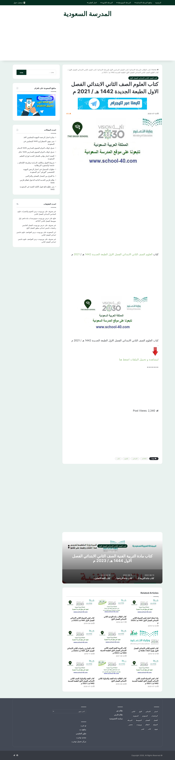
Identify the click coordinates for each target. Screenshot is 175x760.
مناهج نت (82, 729)
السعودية (135, 716)
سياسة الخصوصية (116, 719)
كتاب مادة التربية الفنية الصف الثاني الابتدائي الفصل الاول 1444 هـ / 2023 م (112, 558)
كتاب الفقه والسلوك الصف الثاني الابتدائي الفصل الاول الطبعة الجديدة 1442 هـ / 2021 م (81, 680)
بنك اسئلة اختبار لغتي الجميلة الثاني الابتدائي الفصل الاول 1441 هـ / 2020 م (144, 620)
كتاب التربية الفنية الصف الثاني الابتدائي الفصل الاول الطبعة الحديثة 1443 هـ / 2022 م (113, 650)
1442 (88, 254)
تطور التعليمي (81, 733)
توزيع (156, 729)
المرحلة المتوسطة (124, 3)
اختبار (156, 711)
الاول (111, 254)
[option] (112, 557)
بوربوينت (139, 725)
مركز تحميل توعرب (78, 741)
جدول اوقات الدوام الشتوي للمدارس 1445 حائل (36, 152)
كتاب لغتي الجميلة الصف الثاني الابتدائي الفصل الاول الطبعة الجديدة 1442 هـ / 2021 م (145, 680)
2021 (77, 254)
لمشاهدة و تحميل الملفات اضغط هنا (138, 359)
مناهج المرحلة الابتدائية (144, 3)
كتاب (118, 459)
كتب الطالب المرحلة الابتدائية (140, 70)
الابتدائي (126, 254)
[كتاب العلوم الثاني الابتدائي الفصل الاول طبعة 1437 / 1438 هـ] (144, 638)
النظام (147, 725)
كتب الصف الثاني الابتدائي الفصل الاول (82, 70)
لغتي (142, 729)
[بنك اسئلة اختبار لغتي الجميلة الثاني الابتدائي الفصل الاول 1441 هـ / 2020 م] (144, 607)
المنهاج (155, 725)
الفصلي (147, 720)
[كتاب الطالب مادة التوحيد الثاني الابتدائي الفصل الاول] (112, 606)
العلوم (149, 254)
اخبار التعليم (93, 3)
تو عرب (83, 726)
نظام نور (119, 711)
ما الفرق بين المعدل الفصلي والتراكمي (39, 176)
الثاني (135, 254)
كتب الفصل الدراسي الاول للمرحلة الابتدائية (112, 70)
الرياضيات (154, 716)
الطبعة (104, 254)
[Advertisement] (87, 41)
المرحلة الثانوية (107, 3)
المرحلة (129, 720)
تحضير (131, 725)
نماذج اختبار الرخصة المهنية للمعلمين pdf (39, 137)
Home (154, 70)
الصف (142, 254)
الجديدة (96, 254)
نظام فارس (118, 715)
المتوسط (139, 720)
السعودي (145, 716)
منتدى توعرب (81, 737)
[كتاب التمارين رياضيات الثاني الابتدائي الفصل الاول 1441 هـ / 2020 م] (80, 638)
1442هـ (144, 459)
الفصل (118, 254)
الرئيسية (158, 3)
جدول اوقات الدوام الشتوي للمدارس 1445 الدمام (35, 148)
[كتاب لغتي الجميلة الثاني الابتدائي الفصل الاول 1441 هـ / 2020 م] (80, 607)
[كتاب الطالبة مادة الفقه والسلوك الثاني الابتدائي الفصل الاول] (112, 668)
